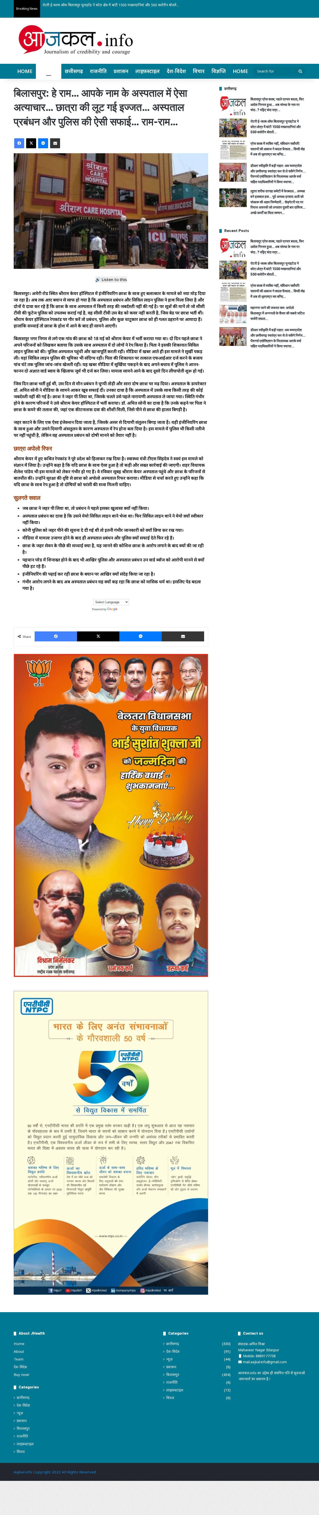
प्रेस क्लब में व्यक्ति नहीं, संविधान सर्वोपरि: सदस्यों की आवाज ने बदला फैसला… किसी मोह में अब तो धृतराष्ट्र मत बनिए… (120, 4)
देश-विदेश (176, 71)
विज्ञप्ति (219, 71)
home (240, 71)
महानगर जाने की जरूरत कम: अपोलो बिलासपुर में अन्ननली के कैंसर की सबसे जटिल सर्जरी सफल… (277, 313)
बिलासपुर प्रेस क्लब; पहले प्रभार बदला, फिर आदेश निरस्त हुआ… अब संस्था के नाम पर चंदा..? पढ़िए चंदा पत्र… (277, 104)
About (19, 1351)
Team (18, 1359)
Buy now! (21, 1374)
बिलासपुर (48, 71)
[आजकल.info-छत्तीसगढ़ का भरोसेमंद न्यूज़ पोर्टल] (76, 41)
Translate (124, 609)
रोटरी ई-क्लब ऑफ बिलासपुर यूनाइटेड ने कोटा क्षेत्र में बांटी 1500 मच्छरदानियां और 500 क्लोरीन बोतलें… (275, 126)
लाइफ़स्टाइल (147, 71)
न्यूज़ (20, 1412)
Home (24, 71)
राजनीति (98, 71)
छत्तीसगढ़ (74, 71)
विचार (199, 71)
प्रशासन (121, 71)
